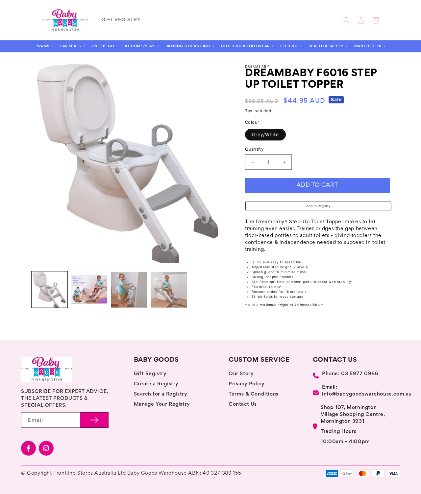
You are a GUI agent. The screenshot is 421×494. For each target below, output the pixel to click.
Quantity (254, 149)
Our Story (241, 374)
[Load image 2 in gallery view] (89, 289)
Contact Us (243, 404)
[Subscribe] (94, 420)
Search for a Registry (160, 394)
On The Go (103, 46)
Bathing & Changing (188, 46)
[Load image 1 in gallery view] (49, 289)
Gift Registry (150, 374)
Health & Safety (327, 46)
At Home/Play (140, 46)
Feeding (289, 46)
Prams (43, 46)
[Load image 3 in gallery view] (129, 289)
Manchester (368, 46)
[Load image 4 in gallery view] (169, 289)
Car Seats (71, 46)
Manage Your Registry (162, 404)
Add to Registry (318, 206)
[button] (346, 20)
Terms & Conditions (254, 394)
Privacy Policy (246, 384)
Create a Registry (156, 384)
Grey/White (265, 134)
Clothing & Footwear (246, 46)
